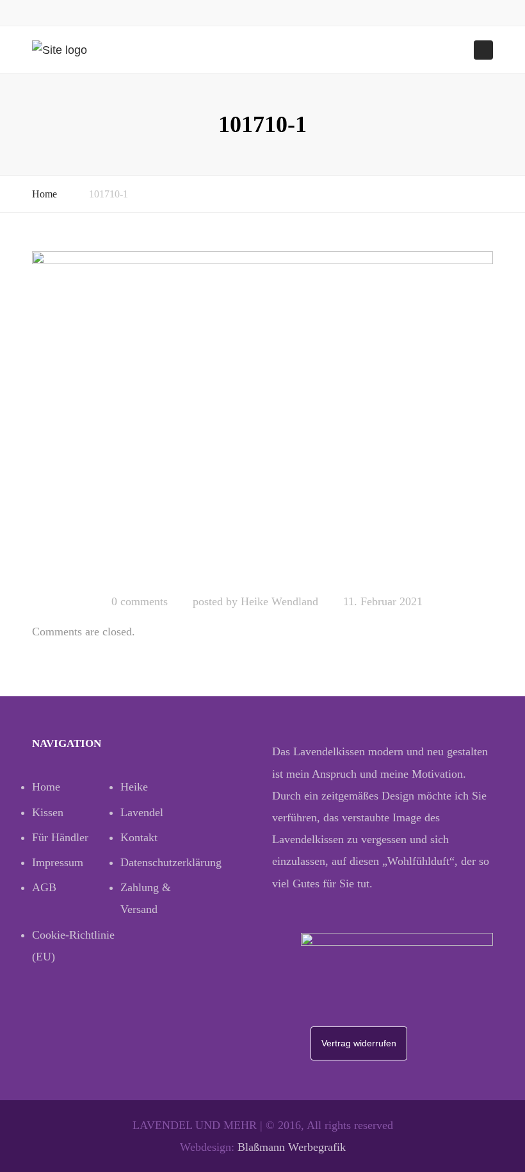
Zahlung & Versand (145, 898)
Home (44, 193)
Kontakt (139, 837)
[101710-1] (262, 416)
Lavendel (141, 812)
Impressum (57, 862)
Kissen (47, 812)
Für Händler (60, 837)
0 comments (139, 601)
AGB (44, 887)
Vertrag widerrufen (358, 1043)
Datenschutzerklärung (164, 862)
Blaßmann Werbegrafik (292, 1147)
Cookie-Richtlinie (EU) (73, 945)
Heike (134, 786)
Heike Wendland (279, 601)
